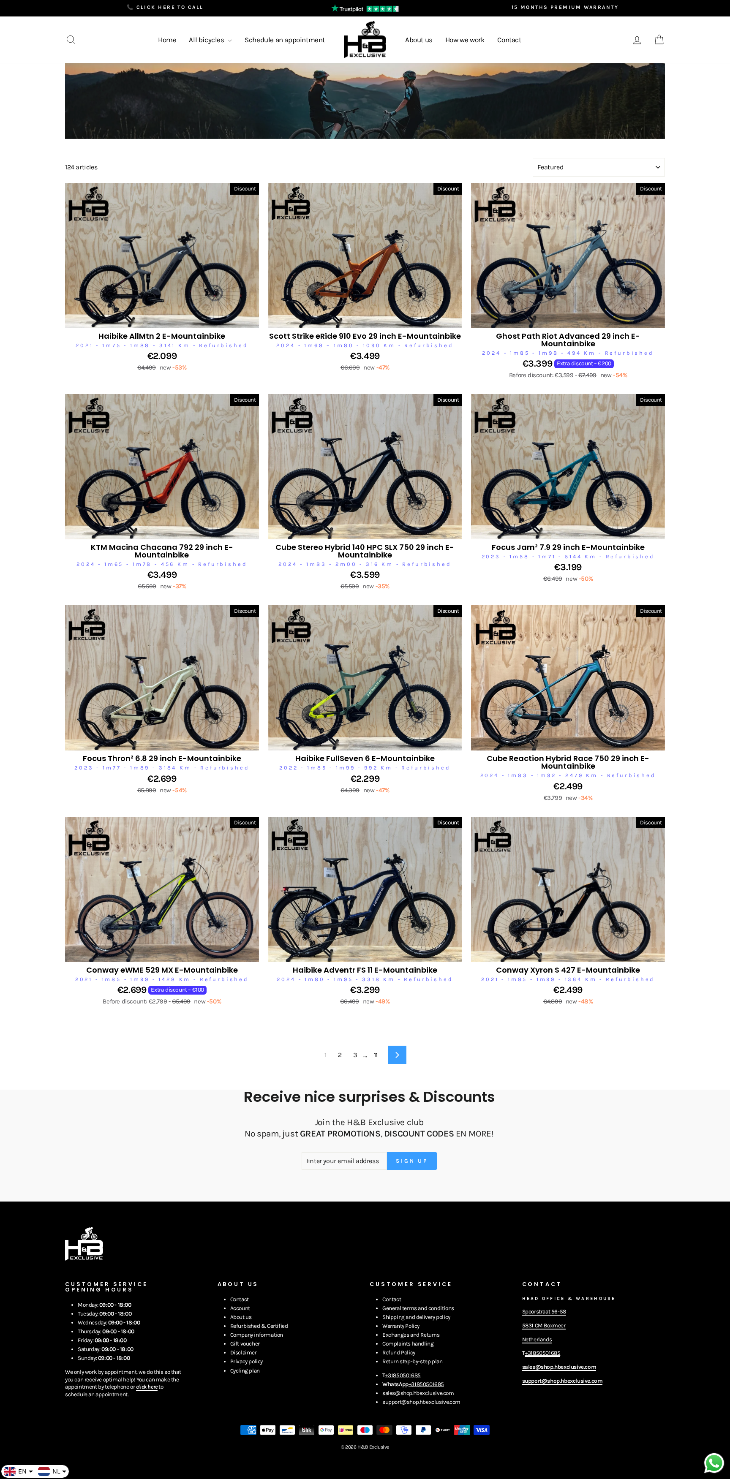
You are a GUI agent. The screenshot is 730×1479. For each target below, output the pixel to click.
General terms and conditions (418, 1308)
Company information (256, 1335)
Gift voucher (245, 1343)
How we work (465, 39)
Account (240, 1308)
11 (376, 1055)
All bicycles (207, 39)
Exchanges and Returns (411, 1335)
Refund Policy (398, 1352)
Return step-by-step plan (412, 1361)
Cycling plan (245, 1371)
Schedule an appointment (285, 39)
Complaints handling (407, 1343)
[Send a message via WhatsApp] (714, 1463)
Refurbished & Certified (259, 1326)
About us (419, 39)
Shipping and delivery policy (416, 1317)
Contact (509, 39)
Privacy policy (246, 1361)
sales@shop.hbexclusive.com (418, 1393)
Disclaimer (243, 1352)
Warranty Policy (400, 1326)
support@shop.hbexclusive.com (421, 1402)
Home (167, 39)
